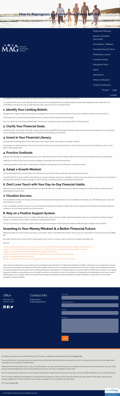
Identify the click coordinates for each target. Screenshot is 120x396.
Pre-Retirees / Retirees (103, 44)
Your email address (74, 302)
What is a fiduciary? (101, 80)
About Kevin (98, 75)
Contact (113, 95)
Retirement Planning (102, 31)
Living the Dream (100, 59)
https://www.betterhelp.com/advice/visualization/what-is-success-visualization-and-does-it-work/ (40, 259)
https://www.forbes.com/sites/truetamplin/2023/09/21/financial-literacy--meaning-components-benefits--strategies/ (46, 249)
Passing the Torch (100, 64)
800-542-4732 (36, 299)
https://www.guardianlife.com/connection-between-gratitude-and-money (31, 252)
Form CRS (14, 383)
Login (114, 90)
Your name (71, 294)
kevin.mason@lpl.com (39, 301)
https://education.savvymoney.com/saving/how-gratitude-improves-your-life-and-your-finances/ (39, 254)
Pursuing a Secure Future (104, 49)
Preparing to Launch (102, 54)
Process (105, 90)
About (95, 70)
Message (71, 317)
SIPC (80, 356)
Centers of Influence (102, 85)
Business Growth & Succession (101, 37)
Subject (70, 309)
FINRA (76, 356)
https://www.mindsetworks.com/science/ (19, 256)
